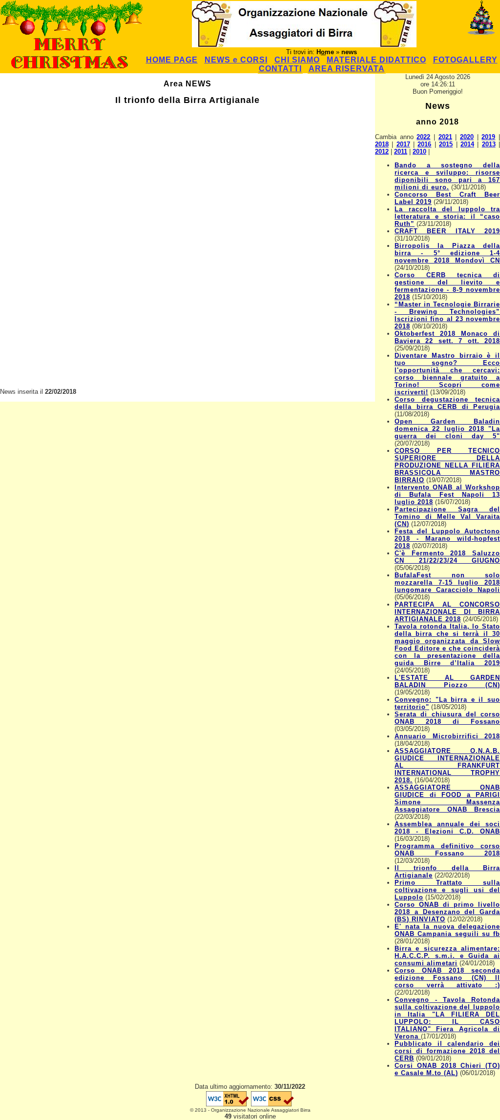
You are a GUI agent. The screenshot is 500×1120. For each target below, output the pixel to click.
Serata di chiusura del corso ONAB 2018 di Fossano (447, 718)
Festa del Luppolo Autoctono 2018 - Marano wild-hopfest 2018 (447, 539)
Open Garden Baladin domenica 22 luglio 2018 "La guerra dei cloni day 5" (447, 429)
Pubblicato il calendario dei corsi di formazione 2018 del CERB (447, 1051)
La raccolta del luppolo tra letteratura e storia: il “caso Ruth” (447, 216)
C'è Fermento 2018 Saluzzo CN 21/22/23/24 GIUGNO (447, 557)
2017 (403, 144)
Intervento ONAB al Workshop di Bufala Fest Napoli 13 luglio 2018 (447, 495)
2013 (489, 144)
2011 (400, 151)
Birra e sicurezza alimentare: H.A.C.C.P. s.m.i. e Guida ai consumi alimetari (447, 956)
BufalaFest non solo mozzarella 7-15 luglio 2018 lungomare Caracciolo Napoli (447, 582)
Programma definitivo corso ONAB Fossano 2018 (447, 849)
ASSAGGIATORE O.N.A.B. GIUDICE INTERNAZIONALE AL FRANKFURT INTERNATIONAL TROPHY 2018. (447, 765)
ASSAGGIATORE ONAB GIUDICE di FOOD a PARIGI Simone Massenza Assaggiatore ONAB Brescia (447, 798)
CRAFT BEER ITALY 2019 (447, 231)
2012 (382, 151)
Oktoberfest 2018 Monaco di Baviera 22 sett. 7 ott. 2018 (447, 337)
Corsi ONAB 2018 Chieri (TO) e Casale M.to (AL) (447, 1069)
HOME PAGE (172, 60)
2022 (423, 137)
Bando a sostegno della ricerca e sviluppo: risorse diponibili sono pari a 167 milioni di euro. (447, 176)
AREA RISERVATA (347, 68)
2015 (446, 144)
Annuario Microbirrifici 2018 (447, 736)
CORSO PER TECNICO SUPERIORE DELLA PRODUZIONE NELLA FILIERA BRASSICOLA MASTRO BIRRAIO (447, 465)
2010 (419, 151)
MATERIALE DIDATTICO (376, 60)
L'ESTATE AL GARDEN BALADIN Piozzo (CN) (447, 681)
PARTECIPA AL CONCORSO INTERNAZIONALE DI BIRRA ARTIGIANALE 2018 (447, 612)
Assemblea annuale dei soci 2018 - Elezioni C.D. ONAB (447, 827)
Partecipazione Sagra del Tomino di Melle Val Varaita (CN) (447, 517)
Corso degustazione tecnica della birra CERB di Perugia (447, 403)
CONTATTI (280, 68)
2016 (424, 144)
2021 (445, 137)
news (349, 52)
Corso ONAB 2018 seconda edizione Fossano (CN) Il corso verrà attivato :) (447, 978)
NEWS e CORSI (236, 60)
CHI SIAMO (297, 60)
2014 (467, 144)
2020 (467, 137)
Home (325, 52)
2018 (382, 144)
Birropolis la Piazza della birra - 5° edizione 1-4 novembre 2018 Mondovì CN (447, 253)
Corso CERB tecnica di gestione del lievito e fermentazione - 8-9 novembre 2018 (447, 286)
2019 (488, 137)
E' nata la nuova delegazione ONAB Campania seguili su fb (447, 930)
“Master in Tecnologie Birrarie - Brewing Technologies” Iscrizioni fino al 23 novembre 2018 (447, 315)
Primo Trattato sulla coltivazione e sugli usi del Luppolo (447, 890)
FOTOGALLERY (465, 60)
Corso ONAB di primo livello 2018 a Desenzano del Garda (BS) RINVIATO (447, 912)
